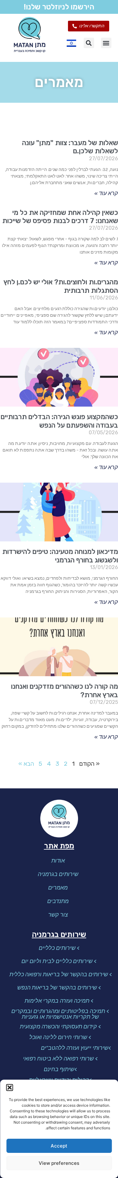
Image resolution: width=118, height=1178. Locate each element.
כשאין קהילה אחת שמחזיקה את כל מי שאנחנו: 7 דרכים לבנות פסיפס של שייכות (60, 216)
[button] (9, 1087)
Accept (59, 1146)
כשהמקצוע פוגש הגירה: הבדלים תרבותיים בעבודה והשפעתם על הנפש (59, 421)
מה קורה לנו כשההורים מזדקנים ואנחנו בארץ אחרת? (64, 690)
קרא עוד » (106, 193)
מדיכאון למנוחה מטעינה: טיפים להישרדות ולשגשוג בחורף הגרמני (60, 555)
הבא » (26, 763)
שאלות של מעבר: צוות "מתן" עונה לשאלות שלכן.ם (70, 147)
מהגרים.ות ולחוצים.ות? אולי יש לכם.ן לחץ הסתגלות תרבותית (60, 286)
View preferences (59, 1163)
